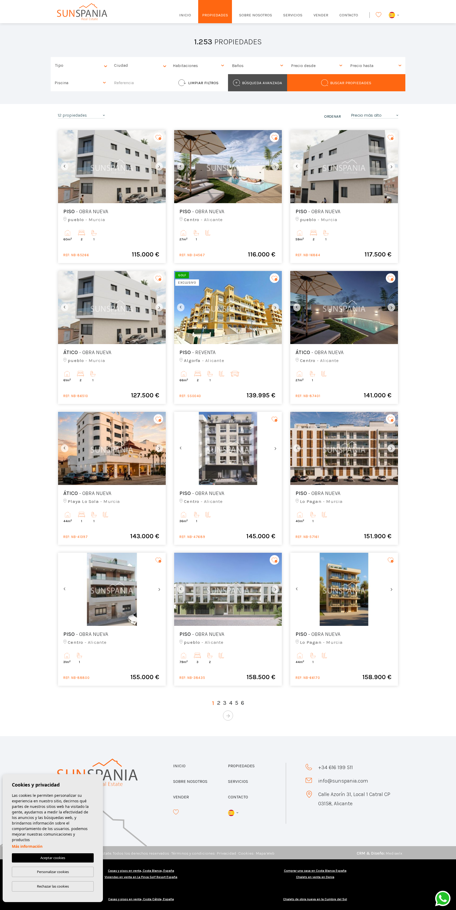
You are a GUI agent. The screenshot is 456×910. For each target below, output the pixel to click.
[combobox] (80, 65)
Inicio (185, 15)
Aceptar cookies (52, 857)
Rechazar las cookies (53, 886)
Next (160, 166)
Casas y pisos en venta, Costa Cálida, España (141, 899)
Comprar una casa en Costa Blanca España (315, 871)
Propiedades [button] (215, 15)
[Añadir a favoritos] (158, 137)
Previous (63, 166)
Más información (27, 846)
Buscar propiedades (350, 82)
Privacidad (226, 853)
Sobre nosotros (255, 15)
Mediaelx (394, 853)
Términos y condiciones (193, 853)
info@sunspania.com (343, 781)
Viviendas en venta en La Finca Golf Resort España (140, 877)
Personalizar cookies (53, 871)
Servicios (292, 15)
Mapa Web (265, 853)
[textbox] (81, 66)
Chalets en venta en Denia (315, 877)
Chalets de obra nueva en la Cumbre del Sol (315, 899)
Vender (321, 15)
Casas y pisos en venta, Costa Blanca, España (141, 871)
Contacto (348, 15)
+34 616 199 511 (335, 767)
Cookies (246, 853)
